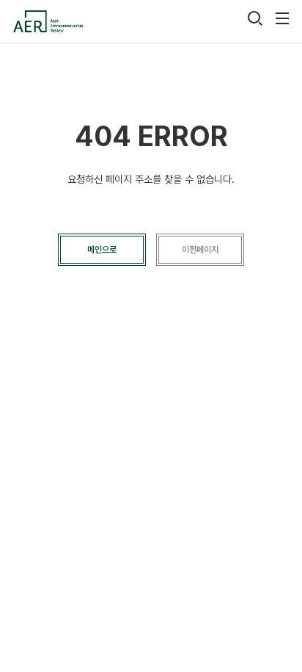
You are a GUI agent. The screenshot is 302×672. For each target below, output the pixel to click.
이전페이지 (200, 250)
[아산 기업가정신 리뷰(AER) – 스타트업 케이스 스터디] (47, 21)
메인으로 (102, 250)
